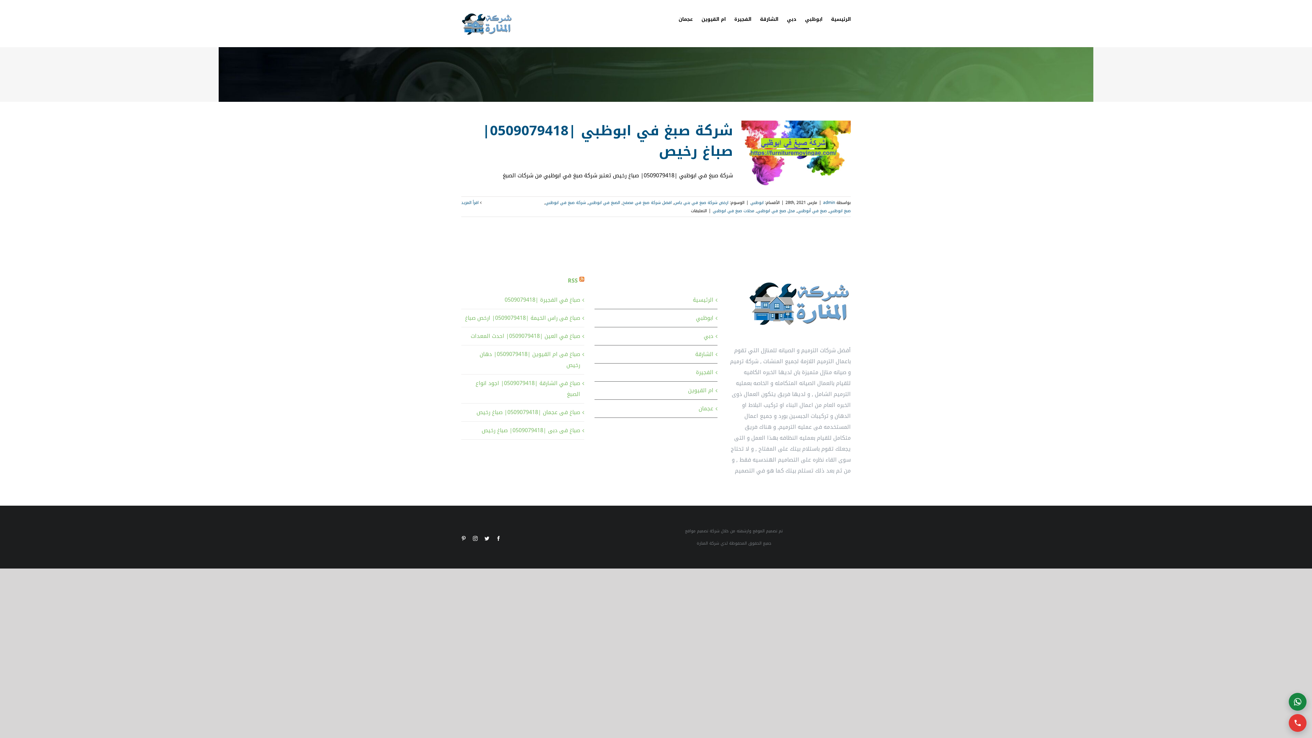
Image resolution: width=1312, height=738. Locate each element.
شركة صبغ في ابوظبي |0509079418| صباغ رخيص (607, 141)
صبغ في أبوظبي (812, 211)
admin (829, 202)
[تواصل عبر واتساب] (1298, 702)
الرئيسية (703, 300)
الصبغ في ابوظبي (604, 202)
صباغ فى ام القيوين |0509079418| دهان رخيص (530, 359)
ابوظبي (757, 202)
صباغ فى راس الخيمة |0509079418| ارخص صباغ (522, 318)
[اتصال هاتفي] (1298, 723)
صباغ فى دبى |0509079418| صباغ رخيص (531, 430)
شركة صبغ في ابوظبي (565, 202)
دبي (708, 336)
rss (573, 280)
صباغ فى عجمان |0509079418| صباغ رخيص (528, 412)
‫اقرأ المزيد (470, 202)
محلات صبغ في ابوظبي (733, 211)
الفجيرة (704, 372)
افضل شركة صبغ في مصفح (647, 202)
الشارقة (704, 354)
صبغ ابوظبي (840, 211)
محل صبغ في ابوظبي (776, 211)
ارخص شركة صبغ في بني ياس (701, 202)
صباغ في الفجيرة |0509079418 (542, 300)
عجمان (706, 408)
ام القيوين (700, 390)
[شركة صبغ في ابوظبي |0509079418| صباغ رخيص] (796, 155)
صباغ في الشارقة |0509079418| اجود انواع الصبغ (528, 388)
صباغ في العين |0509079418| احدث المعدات (525, 336)
